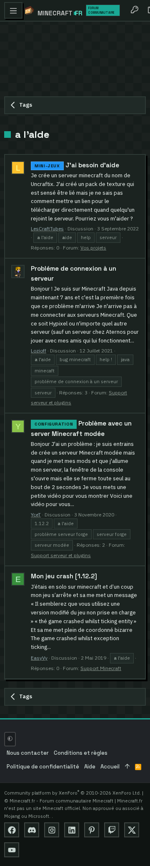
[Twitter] (131, 829)
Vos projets (93, 248)
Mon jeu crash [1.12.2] (64, 576)
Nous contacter (28, 752)
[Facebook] (11, 829)
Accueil (110, 766)
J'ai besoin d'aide (77, 165)
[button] (13, 10)
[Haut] (127, 767)
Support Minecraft (100, 668)
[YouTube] (11, 849)
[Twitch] (111, 829)
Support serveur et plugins (61, 555)
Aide (89, 766)
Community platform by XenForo (72, 793)
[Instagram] (51, 829)
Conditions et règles (81, 752)
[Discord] (31, 829)
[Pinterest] (91, 829)
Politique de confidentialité (43, 766)
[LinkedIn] (71, 829)
